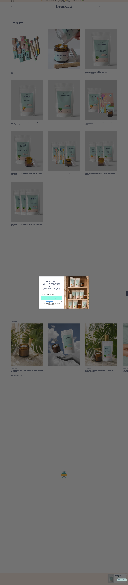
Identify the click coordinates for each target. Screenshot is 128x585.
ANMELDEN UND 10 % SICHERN (51, 298)
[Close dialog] (88, 277)
